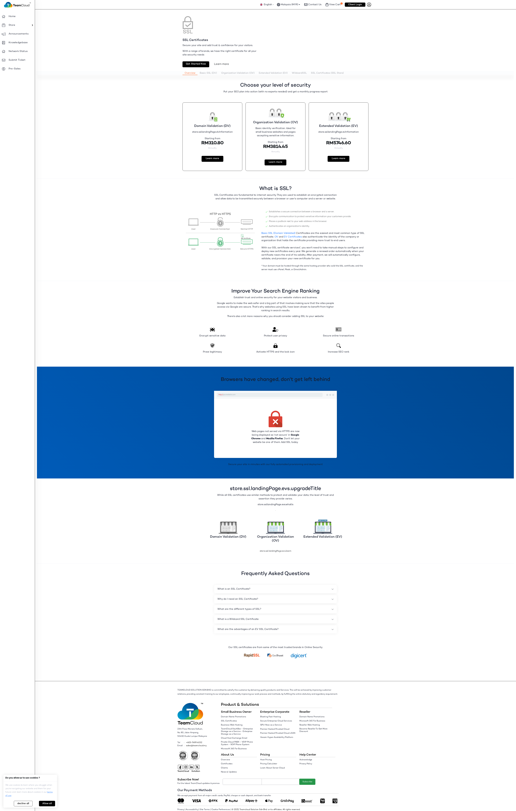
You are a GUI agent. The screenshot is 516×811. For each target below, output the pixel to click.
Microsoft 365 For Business (234, 749)
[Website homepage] (17, 4)
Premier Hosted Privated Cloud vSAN (277, 733)
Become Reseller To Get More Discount (313, 730)
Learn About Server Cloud (272, 768)
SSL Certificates (229, 721)
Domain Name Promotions (233, 717)
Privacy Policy (305, 764)
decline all (23, 803)
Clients (224, 768)
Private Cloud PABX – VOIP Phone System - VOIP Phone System (237, 743)
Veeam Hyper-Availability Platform (276, 737)
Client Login (355, 4)
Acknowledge (305, 760)
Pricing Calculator (268, 764)
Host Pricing (266, 760)
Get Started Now (196, 64)
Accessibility (192, 809)
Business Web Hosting (231, 725)
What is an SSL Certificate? (233, 589)
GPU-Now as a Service (271, 725)
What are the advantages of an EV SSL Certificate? (248, 629)
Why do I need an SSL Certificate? (237, 599)
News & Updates (229, 772)
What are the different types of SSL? (239, 609)
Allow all (47, 803)
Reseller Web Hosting (309, 725)
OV (276, 237)
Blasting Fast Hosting (270, 717)
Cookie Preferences (220, 809)
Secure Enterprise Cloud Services (276, 721)
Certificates (226, 764)
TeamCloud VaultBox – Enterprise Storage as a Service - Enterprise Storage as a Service (237, 731)
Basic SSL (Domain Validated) (278, 233)
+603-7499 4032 (194, 742)
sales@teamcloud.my (196, 746)
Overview (225, 760)
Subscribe (307, 782)
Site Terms (205, 809)
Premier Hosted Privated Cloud (274, 729)
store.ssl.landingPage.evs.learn (275, 551)
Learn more (221, 64)
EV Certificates (293, 237)
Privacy (180, 809)
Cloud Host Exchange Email (234, 738)
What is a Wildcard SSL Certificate (238, 619)
